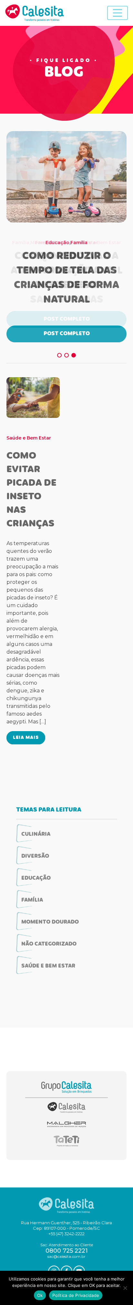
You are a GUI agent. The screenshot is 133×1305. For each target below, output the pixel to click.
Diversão (35, 856)
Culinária (35, 834)
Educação (57, 242)
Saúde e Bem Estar (28, 438)
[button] (59, 355)
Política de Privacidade (75, 1295)
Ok (40, 1295)
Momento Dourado (50, 922)
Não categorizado (49, 944)
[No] (125, 1288)
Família (78, 242)
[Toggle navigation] (117, 13)
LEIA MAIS (26, 737)
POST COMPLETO (67, 334)
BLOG (63, 73)
